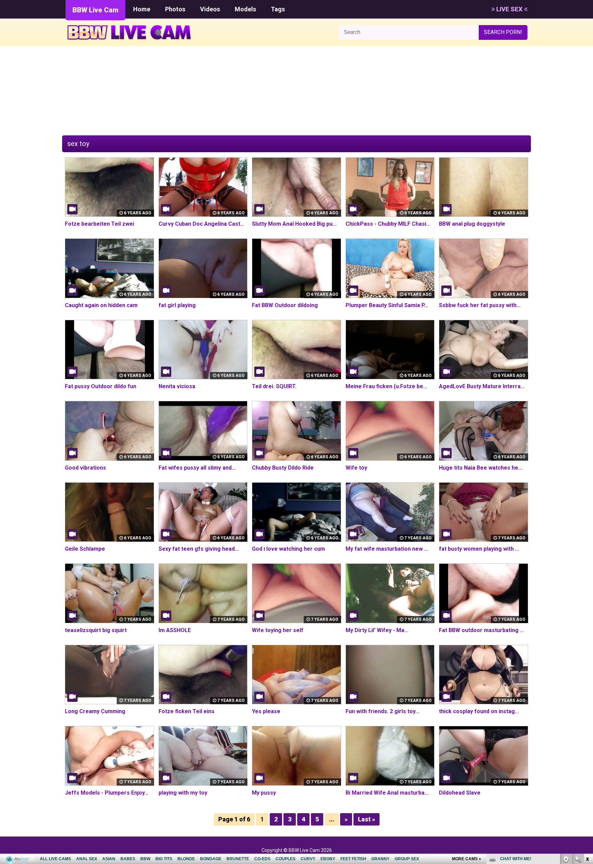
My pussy (264, 792)
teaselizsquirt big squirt (96, 630)
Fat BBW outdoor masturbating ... (481, 630)
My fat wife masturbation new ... (387, 549)
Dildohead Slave (459, 792)
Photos (175, 9)
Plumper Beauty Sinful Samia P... (387, 305)
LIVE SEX (509, 9)
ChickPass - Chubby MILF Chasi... (388, 224)
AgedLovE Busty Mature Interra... (482, 386)
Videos (210, 9)
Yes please (266, 711)
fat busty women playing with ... (479, 549)
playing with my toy (183, 792)
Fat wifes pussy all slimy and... (197, 467)
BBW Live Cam (95, 10)
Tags (278, 9)
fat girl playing (177, 305)
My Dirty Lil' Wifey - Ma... (377, 630)
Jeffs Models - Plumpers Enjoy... (107, 792)
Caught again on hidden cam (101, 305)
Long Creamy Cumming (95, 711)
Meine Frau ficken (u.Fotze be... (386, 386)
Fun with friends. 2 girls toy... (382, 711)
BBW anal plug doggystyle (472, 224)
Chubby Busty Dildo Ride (283, 467)
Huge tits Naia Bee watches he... (480, 467)
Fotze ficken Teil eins (186, 711)
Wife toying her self (277, 630)
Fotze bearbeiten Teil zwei (99, 224)
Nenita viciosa (177, 386)
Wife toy (356, 467)
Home (141, 9)
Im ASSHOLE (175, 630)
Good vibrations (85, 467)
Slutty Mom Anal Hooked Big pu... (294, 224)
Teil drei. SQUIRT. (274, 386)
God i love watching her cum (288, 549)
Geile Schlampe (85, 549)
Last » (366, 819)
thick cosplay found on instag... (479, 711)
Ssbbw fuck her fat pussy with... (480, 305)
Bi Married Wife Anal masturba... (387, 792)
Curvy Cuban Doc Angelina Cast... (201, 224)
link (587, 756)
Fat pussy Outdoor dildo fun (100, 386)
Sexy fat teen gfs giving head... (199, 549)
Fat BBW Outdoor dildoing (285, 305)
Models (245, 9)
